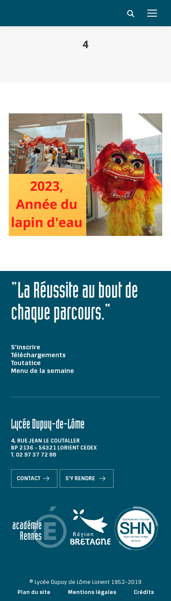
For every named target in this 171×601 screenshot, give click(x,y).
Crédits (144, 592)
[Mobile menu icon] (152, 13)
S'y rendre (80, 478)
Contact (28, 478)
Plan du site (34, 592)
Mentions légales (92, 592)
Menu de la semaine (42, 371)
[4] (85, 174)
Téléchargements (38, 355)
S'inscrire (25, 347)
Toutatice (26, 363)
